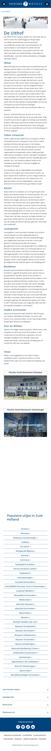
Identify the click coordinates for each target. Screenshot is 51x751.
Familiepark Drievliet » (25, 564)
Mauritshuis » (25, 613)
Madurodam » (25, 599)
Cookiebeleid (27, 735)
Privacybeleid (8, 739)
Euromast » (25, 560)
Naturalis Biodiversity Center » (26, 648)
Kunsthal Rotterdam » (25, 582)
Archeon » (25, 529)
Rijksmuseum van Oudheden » (25, 661)
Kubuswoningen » (26, 577)
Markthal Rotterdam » (25, 608)
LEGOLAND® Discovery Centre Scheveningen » (25, 586)
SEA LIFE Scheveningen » (25, 666)
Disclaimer (18, 739)
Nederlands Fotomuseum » (25, 652)
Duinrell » (25, 555)
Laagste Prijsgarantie (30, 739)
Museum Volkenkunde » (25, 635)
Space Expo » (26, 670)
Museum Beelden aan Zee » (25, 622)
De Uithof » (25, 546)
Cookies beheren (39, 735)
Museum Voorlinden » (25, 639)
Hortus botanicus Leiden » (26, 568)
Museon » (25, 617)
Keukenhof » (25, 573)
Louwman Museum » (25, 591)
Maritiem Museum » (25, 604)
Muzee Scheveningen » (25, 644)
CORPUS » (25, 542)
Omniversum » (25, 657)
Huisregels (42, 739)
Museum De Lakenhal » (25, 626)
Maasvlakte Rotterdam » (25, 595)
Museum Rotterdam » (25, 630)
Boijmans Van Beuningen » (25, 538)
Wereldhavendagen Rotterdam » (25, 675)
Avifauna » (25, 533)
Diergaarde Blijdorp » (25, 551)
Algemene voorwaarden (12, 735)
